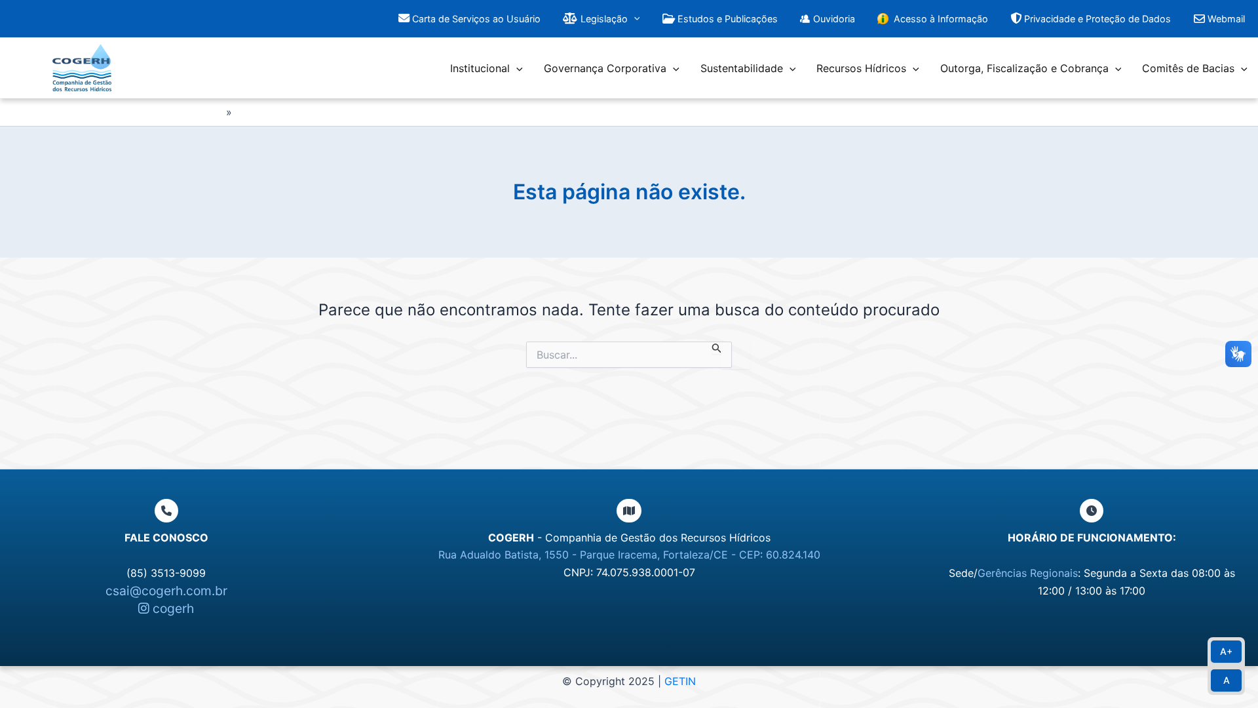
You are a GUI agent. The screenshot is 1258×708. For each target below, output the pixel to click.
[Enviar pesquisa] (717, 348)
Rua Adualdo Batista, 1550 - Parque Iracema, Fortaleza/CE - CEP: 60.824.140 (629, 554)
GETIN (680, 681)
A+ (1226, 651)
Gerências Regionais (1028, 573)
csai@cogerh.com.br (166, 591)
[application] (634, 19)
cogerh (171, 608)
